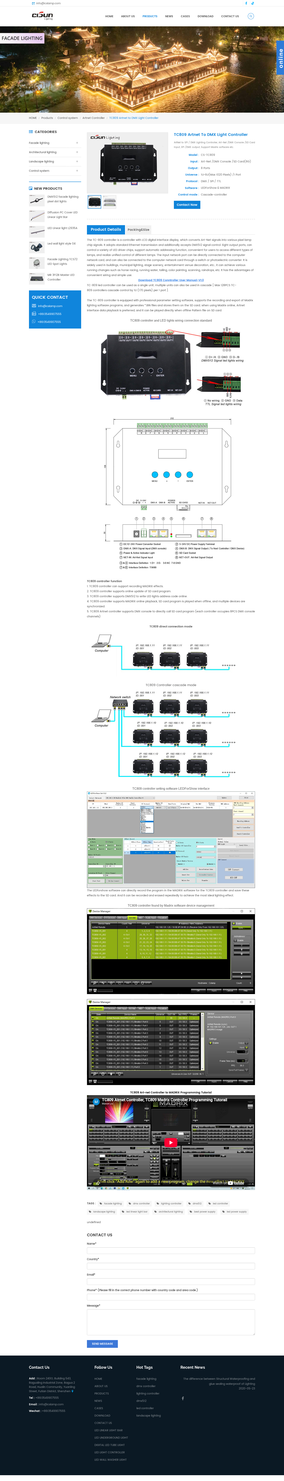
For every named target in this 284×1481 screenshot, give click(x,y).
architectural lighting (170, 1212)
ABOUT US (128, 16)
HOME (109, 16)
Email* (91, 1274)
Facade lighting (39, 143)
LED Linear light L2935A (62, 228)
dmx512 (197, 1204)
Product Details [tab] (106, 230)
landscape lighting (104, 1212)
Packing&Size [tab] (138, 229)
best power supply (204, 1212)
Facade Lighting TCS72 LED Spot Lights (62, 261)
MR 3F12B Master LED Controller (61, 277)
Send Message (102, 1344)
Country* (93, 1259)
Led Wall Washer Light (110, 1460)
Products (47, 118)
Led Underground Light (111, 1438)
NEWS (169, 16)
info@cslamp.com (48, 3)
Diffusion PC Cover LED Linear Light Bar (63, 214)
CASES (185, 16)
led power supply (236, 1212)
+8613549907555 (49, 314)
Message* (93, 1305)
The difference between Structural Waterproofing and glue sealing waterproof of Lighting (219, 1381)
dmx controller (141, 1204)
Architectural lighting (42, 152)
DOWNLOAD (205, 16)
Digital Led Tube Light (109, 1445)
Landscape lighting (41, 161)
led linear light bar (136, 1212)
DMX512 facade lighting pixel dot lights (63, 199)
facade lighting (112, 1204)
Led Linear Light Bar (108, 1430)
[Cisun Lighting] (43, 15)
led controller (220, 1204)
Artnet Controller (93, 118)
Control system (68, 118)
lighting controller (170, 1204)
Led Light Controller (109, 1452)
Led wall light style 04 (62, 243)
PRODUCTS (150, 16)
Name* (91, 1244)
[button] (10, 73)
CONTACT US (230, 16)
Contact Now (187, 204)
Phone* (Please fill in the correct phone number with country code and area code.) (142, 1290)
